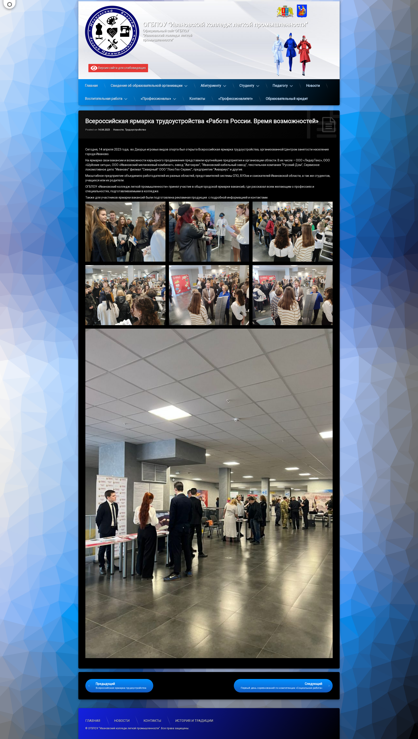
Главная (91, 86)
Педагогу (280, 86)
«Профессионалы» (156, 99)
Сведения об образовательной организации (146, 86)
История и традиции (194, 721)
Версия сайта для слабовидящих (122, 68)
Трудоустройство (135, 129)
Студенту (246, 86)
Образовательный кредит (287, 99)
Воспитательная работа (103, 99)
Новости (313, 86)
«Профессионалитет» (235, 99)
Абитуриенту (211, 86)
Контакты (197, 99)
